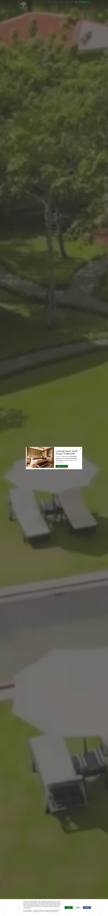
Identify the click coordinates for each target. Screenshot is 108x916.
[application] (54, 907)
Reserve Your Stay (61, 466)
